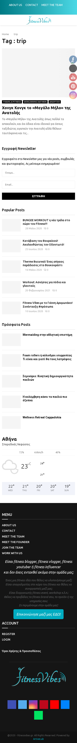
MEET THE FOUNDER (15, 542)
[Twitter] (22, 704)
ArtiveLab (38, 739)
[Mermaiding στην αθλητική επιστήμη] (11, 340)
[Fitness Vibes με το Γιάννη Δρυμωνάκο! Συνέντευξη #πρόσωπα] (11, 308)
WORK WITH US (12, 553)
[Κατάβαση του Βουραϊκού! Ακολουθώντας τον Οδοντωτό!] (11, 246)
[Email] (65, 704)
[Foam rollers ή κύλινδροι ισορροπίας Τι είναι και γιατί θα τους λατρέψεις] (11, 360)
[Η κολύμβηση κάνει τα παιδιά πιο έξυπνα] (11, 402)
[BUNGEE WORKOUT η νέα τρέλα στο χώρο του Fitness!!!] (11, 225)
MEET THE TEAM (52, 5)
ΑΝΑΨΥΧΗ (55, 102)
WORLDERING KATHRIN (35, 102)
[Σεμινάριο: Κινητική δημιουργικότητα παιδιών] (11, 381)
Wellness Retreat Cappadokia (42, 417)
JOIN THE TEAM (12, 547)
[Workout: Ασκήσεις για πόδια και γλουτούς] (11, 287)
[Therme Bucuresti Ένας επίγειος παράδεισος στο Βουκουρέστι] (11, 266)
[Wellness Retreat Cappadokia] (11, 422)
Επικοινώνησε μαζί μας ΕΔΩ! (38, 614)
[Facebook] (12, 704)
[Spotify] (38, 715)
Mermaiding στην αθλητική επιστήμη (47, 334)
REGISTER (8, 634)
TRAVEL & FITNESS (12, 102)
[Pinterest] (43, 704)
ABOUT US (15, 5)
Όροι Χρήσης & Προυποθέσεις (21, 651)
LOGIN (6, 639)
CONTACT (31, 5)
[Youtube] (54, 704)
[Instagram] (33, 704)
